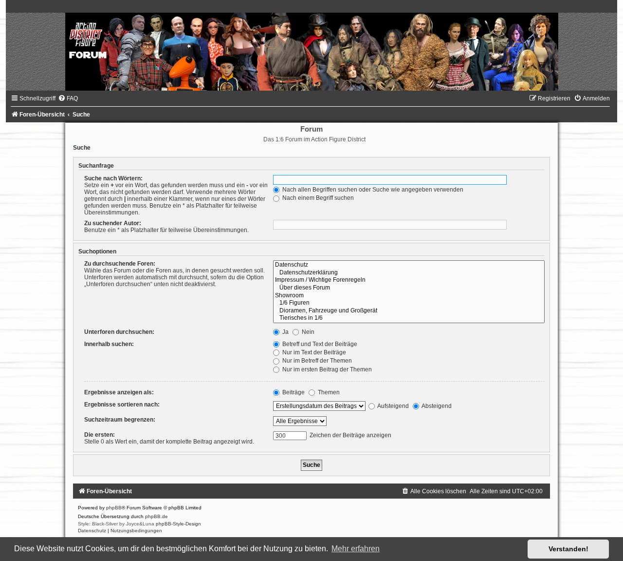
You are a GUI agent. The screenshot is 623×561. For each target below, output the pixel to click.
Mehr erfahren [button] (355, 548)
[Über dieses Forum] (409, 288)
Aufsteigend (392, 406)
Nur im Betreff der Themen (316, 360)
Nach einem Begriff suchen (317, 197)
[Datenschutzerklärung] (409, 273)
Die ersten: (99, 434)
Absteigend (436, 406)
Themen (328, 392)
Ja (285, 332)
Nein (307, 332)
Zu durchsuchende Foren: (119, 263)
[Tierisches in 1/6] (409, 318)
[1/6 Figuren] (409, 303)
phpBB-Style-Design (178, 523)
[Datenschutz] (409, 265)
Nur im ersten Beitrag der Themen (326, 369)
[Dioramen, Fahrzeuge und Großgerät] (409, 311)
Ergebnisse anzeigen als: (119, 392)
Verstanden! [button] (568, 549)
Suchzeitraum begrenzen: (119, 419)
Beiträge (293, 392)
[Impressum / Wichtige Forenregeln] (409, 280)
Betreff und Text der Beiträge (319, 344)
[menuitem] (68, 98)
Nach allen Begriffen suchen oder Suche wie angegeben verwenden (372, 189)
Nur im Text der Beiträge (313, 352)
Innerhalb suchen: (109, 344)
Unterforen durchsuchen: (119, 332)
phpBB (114, 507)
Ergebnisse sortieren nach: (122, 404)
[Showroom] (409, 296)
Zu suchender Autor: (112, 223)
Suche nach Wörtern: (113, 178)
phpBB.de (156, 516)
